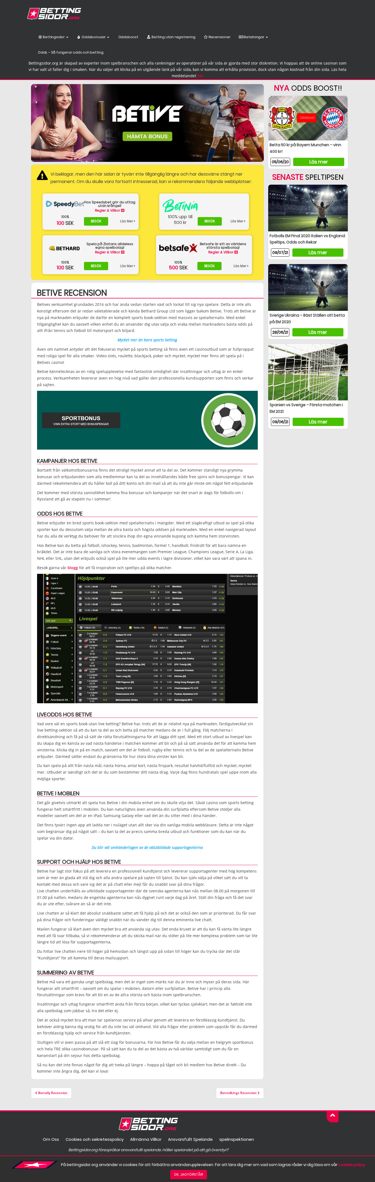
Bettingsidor (54, 37)
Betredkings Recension (239, 1092)
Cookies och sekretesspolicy (95, 1139)
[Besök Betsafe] (178, 248)
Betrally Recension (52, 1092)
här (200, 75)
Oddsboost (127, 37)
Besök (96, 221)
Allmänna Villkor (145, 1139)
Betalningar (254, 37)
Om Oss (51, 1139)
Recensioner (219, 37)
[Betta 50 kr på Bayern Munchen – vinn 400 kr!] (308, 118)
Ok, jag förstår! (188, 1174)
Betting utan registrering (173, 37)
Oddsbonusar (93, 37)
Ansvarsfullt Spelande (190, 1139)
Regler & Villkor (108, 210)
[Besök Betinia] (180, 206)
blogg (73, 567)
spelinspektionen (236, 1139)
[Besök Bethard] (65, 248)
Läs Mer (127, 221)
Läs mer (318, 162)
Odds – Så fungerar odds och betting (70, 52)
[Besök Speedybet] (65, 204)
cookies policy (351, 1164)
